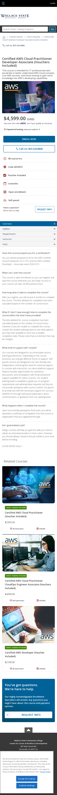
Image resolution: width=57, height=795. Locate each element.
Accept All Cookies (26, 779)
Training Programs (16, 37)
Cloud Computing (33, 37)
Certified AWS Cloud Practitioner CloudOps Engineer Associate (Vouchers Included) (28, 584)
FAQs (5, 244)
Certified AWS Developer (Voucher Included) (24, 654)
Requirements (9, 234)
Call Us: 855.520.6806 (13, 45)
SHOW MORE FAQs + (12, 446)
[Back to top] (28, 740)
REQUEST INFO (44, 209)
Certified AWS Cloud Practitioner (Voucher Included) (24, 514)
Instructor (7, 239)
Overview (7, 223)
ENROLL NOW (29, 139)
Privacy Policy (45, 772)
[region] (27, 772)
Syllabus (6, 228)
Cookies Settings (27, 785)
